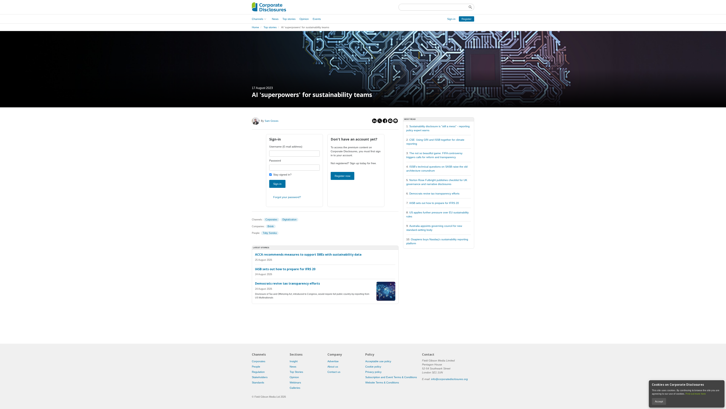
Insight (294, 361)
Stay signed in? (282, 174)
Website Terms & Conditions (382, 382)
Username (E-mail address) (285, 146)
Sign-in (451, 18)
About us (332, 366)
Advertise (333, 361)
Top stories (289, 18)
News (275, 18)
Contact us (333, 371)
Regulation (258, 371)
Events (317, 18)
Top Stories (296, 371)
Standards (258, 382)
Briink (271, 226)
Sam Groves (271, 120)
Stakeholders (260, 377)
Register (467, 18)
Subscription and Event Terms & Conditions (391, 377)
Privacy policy (373, 371)
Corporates (271, 219)
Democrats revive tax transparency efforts (434, 193)
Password (275, 160)
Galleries (295, 387)
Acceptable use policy (378, 361)
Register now (342, 175)
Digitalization (289, 219)
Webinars (295, 382)
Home (255, 27)
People (256, 366)
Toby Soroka (270, 233)
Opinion (304, 18)
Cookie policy (373, 366)
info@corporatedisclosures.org (449, 379)
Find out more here (696, 394)
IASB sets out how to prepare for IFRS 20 (434, 202)
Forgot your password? (287, 197)
